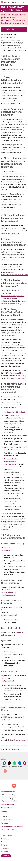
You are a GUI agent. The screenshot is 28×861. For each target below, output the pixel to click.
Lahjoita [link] (6, 855)
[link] (10, 2)
